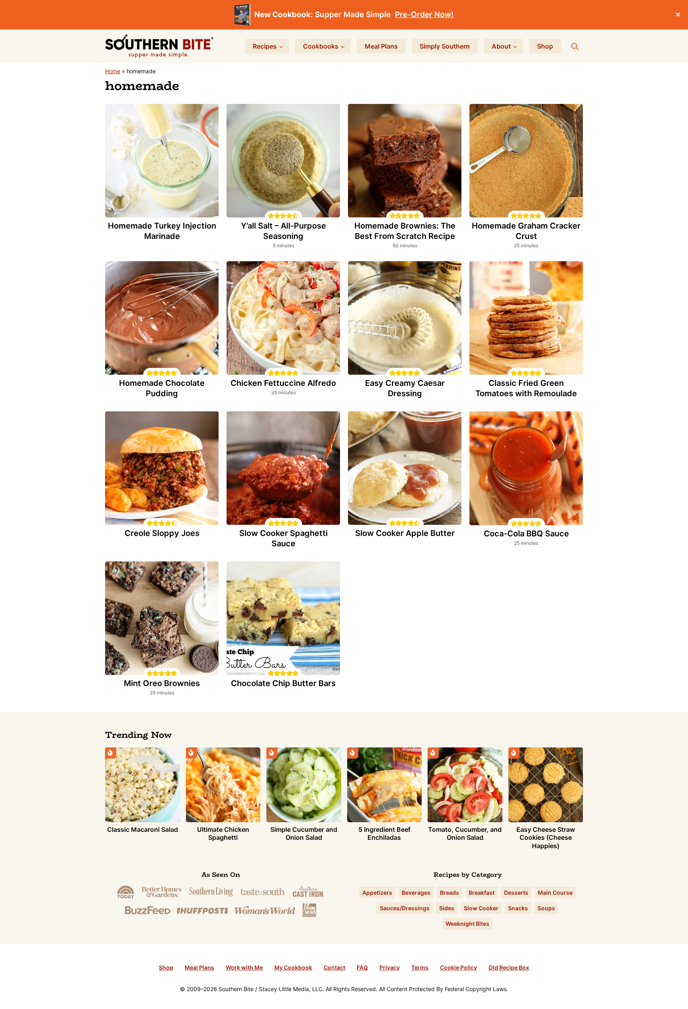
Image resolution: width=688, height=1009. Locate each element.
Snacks (518, 908)
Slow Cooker (481, 908)
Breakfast (481, 892)
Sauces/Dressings (405, 908)
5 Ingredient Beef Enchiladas (384, 833)
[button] (271, 215)
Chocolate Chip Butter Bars (283, 683)
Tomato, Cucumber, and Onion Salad (465, 833)
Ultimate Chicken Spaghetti (223, 833)
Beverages (416, 892)
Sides (446, 908)
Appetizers (377, 892)
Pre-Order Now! (424, 14)
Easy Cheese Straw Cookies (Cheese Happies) (545, 837)
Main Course (555, 892)
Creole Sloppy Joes (162, 533)
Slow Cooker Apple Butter (405, 533)
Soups (546, 908)
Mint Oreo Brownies (162, 683)
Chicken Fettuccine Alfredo (283, 383)
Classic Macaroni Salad (142, 829)
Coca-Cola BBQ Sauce (526, 533)
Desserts (516, 892)
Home (112, 71)
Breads (449, 892)
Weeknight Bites (467, 923)
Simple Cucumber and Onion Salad (303, 833)
